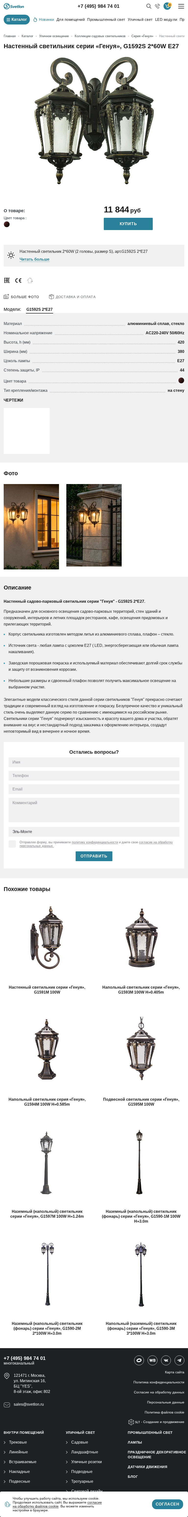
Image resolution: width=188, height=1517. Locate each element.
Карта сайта (174, 1372)
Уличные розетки (86, 1462)
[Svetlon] (14, 6)
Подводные (82, 1472)
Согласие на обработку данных (159, 1392)
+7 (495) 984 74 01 (98, 6)
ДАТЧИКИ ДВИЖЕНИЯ (147, 1467)
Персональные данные (165, 1402)
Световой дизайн (87, 1491)
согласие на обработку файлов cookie (57, 1504)
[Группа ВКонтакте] (166, 1360)
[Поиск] (148, 6)
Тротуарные (82, 1481)
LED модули (166, 19)
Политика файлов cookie (164, 1412)
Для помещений (71, 19)
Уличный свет (140, 19)
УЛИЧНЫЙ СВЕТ (80, 1433)
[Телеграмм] (179, 1360)
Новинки (46, 19)
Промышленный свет (106, 19)
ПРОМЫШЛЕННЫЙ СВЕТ (150, 1433)
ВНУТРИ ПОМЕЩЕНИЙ (24, 1433)
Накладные (19, 1472)
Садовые (79, 1442)
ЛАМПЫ (135, 1442)
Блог (133, 1477)
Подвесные (19, 1481)
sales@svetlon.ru (29, 1404)
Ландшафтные (84, 1452)
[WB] (152, 1360)
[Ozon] (139, 1360)
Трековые (18, 1442)
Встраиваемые (22, 1462)
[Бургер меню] (181, 6)
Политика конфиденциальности (158, 1382)
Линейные (18, 1452)
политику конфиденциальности (95, 842)
